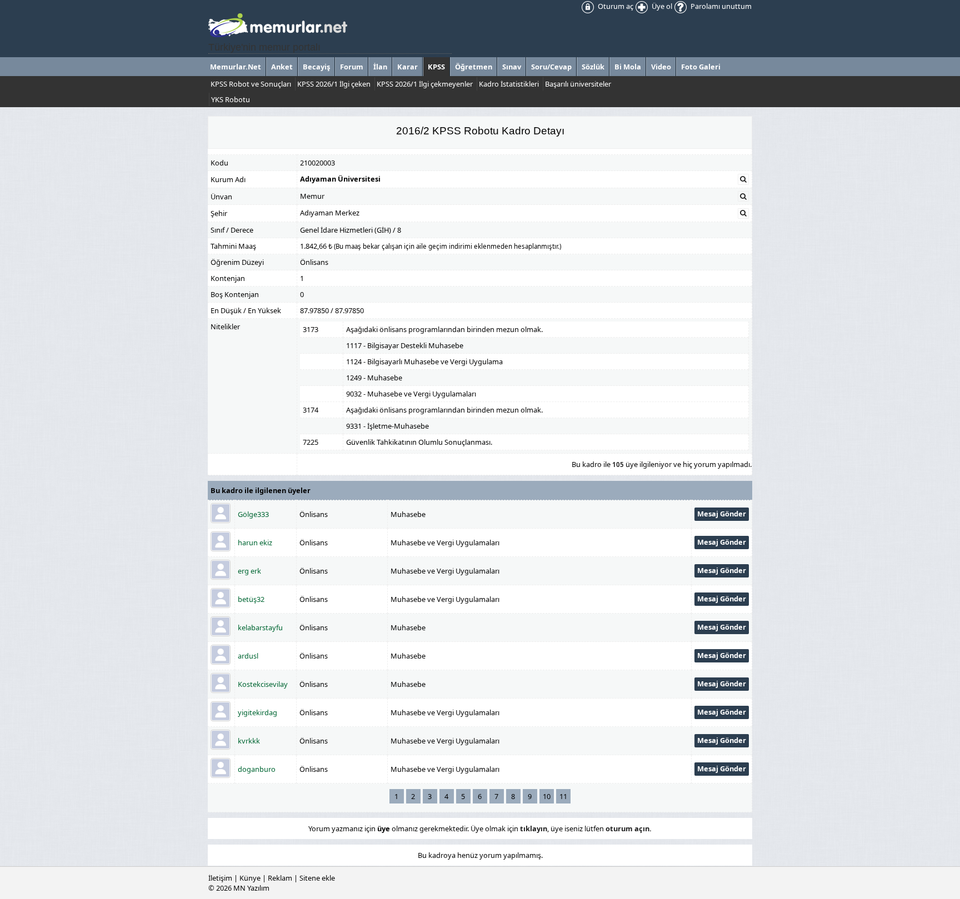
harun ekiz (255, 543)
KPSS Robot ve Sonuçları (251, 84)
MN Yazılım (251, 888)
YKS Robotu (230, 99)
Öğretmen (473, 67)
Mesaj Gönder (721, 514)
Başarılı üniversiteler (578, 84)
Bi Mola (627, 67)
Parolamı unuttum (720, 6)
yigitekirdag (257, 712)
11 (563, 796)
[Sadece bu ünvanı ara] (743, 196)
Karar (407, 67)
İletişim (220, 878)
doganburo (257, 769)
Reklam (280, 878)
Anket (282, 67)
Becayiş (316, 67)
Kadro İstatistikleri (509, 84)
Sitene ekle (317, 878)
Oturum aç (614, 6)
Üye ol (661, 6)
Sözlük (593, 67)
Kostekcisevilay (263, 684)
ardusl (248, 656)
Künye (250, 878)
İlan (380, 67)
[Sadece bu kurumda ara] (743, 179)
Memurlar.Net (235, 67)
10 (547, 796)
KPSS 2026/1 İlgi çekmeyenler (425, 84)
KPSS (436, 67)
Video (661, 67)
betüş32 (251, 599)
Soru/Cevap (551, 67)
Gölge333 (253, 514)
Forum (351, 67)
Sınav (511, 67)
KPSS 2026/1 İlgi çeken (334, 84)
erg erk (249, 571)
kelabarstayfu (260, 627)
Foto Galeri (701, 67)
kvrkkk (249, 741)
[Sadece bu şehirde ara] (743, 213)
